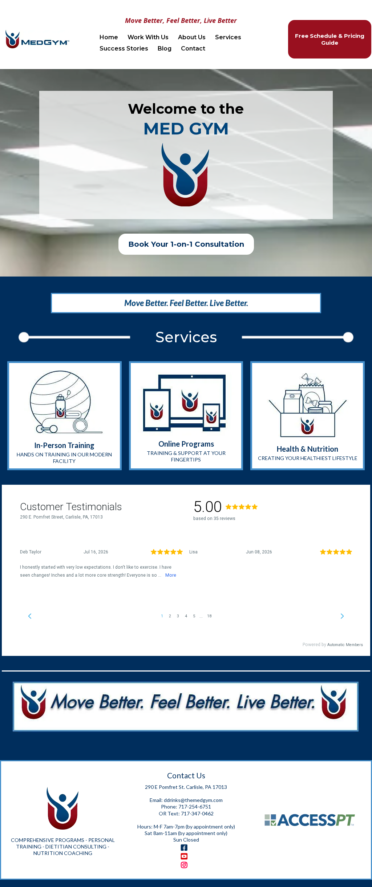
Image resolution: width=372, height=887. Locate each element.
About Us (192, 37)
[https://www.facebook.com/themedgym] (186, 847)
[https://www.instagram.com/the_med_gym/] (186, 865)
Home (109, 37)
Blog (164, 48)
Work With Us (148, 37)
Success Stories (124, 48)
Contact (193, 48)
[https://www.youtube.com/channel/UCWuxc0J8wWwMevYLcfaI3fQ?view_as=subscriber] (186, 856)
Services (228, 37)
